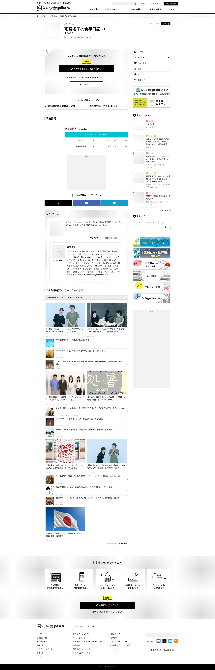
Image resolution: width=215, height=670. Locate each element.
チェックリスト (151, 223)
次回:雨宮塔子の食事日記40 (103, 106)
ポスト (167, 24)
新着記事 (94, 9)
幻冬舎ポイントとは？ (81, 649)
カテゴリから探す (134, 9)
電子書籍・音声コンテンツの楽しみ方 (88, 642)
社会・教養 (142, 63)
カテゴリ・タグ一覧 (44, 649)
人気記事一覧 (42, 642)
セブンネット (112, 146)
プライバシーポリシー (118, 642)
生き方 (43, 16)
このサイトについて (81, 634)
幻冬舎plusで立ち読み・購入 (96, 134)
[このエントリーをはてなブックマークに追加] (170, 642)
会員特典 (76, 645)
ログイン (158, 4)
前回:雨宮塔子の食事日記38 (61, 106)
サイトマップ (115, 649)
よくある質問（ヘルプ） (82, 653)
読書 (139, 69)
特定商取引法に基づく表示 (120, 645)
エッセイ (69, 37)
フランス (86, 37)
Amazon (81, 140)
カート (145, 4)
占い (164, 223)
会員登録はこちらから (109, 605)
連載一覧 (40, 645)
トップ (39, 634)
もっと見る (164, 210)
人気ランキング (112, 9)
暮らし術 (140, 58)
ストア (172, 9)
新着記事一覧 (42, 638)
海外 (78, 37)
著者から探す (155, 9)
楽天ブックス (112, 140)
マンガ (140, 74)
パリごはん (53, 16)
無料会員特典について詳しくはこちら (108, 612)
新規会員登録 (171, 4)
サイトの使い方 (79, 638)
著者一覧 (40, 653)
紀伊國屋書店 (81, 146)
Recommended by (112, 543)
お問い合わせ (115, 634)
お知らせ (141, 80)
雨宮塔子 (71, 247)
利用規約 (113, 638)
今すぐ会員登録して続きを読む (87, 69)
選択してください (112, 238)
